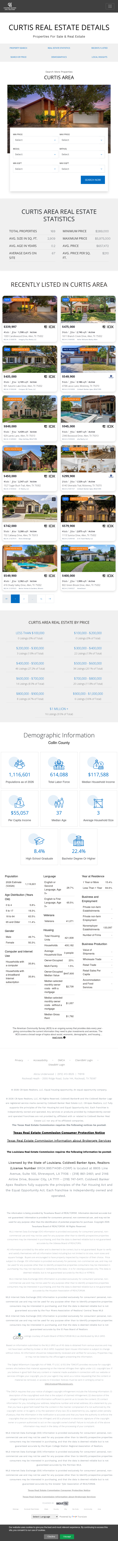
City (65, 1509)
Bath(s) (63, 148)
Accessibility (40, 1060)
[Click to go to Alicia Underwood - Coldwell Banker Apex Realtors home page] (12, 6)
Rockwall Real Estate (31, 1509)
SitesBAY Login (56, 1064)
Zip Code (75, 1509)
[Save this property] (54, 300)
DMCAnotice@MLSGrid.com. (59, 1384)
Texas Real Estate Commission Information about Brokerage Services (59, 1497)
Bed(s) (16, 148)
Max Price (65, 134)
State (46, 1509)
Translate (82, 1516)
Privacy (19, 1060)
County (56, 1509)
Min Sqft (17, 163)
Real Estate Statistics (59, 48)
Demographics (59, 57)
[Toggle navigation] (110, 6)
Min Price (18, 134)
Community (88, 1509)
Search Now (93, 180)
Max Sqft (64, 163)
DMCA (61, 1060)
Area (99, 1509)
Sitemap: (16, 1509)
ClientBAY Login (84, 1060)
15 (41, 599)
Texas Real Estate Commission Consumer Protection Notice (59, 1132)
